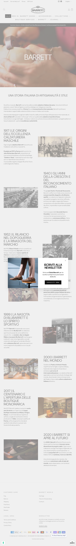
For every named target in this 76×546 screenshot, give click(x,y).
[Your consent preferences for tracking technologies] (3, 543)
